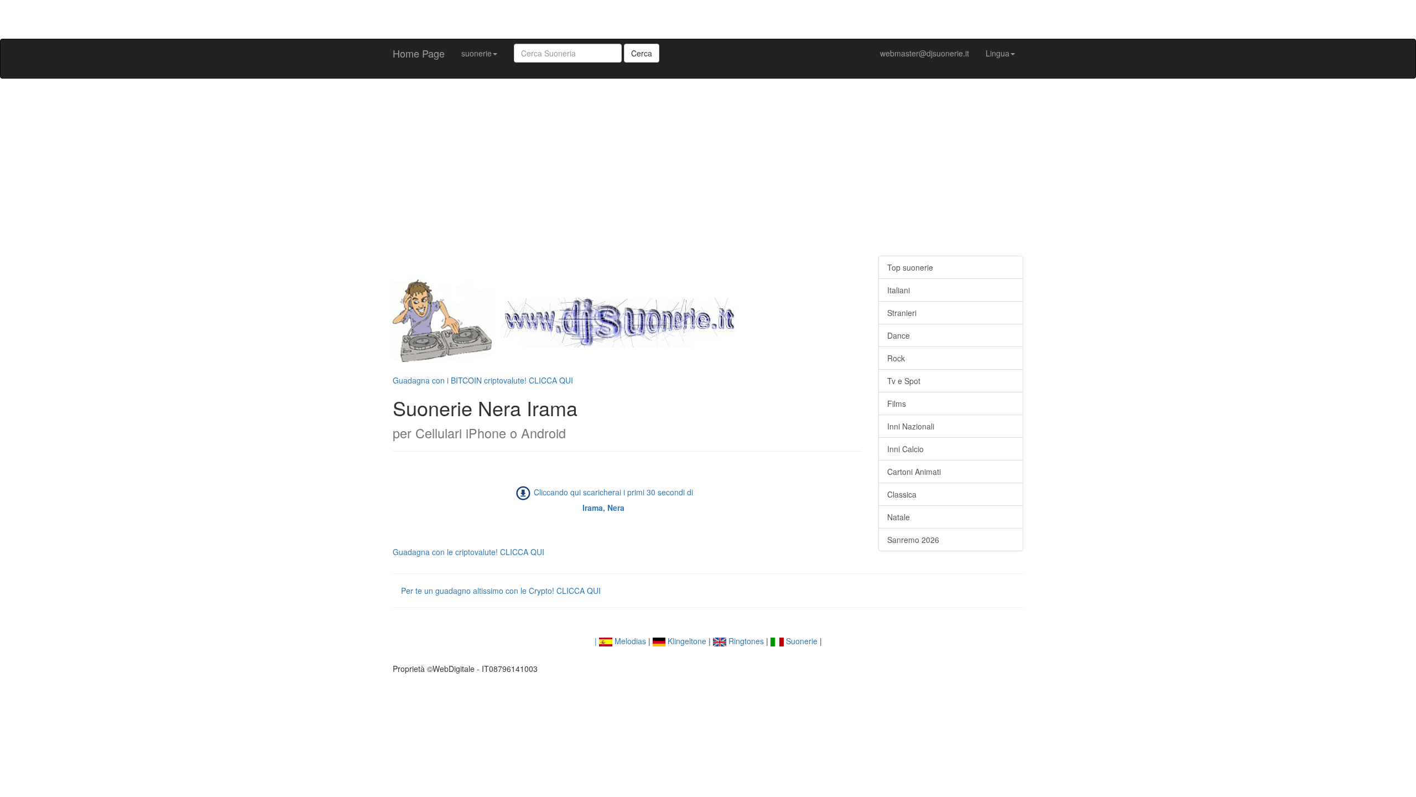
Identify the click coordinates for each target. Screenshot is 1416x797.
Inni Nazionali (910, 426)
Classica (902, 494)
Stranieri (902, 312)
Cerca (641, 53)
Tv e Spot (903, 380)
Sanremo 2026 (913, 539)
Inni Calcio (905, 448)
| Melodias (620, 640)
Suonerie (801, 640)
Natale (898, 516)
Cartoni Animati (914, 471)
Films (896, 403)
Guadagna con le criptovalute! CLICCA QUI (468, 551)
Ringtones (745, 640)
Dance (898, 335)
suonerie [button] (476, 53)
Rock (896, 358)
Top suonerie (910, 267)
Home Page (419, 53)
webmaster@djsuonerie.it (924, 53)
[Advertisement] (708, 167)
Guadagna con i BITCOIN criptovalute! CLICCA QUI (483, 380)
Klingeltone (685, 640)
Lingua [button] (997, 53)
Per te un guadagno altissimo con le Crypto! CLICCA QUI (501, 590)
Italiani (898, 290)
